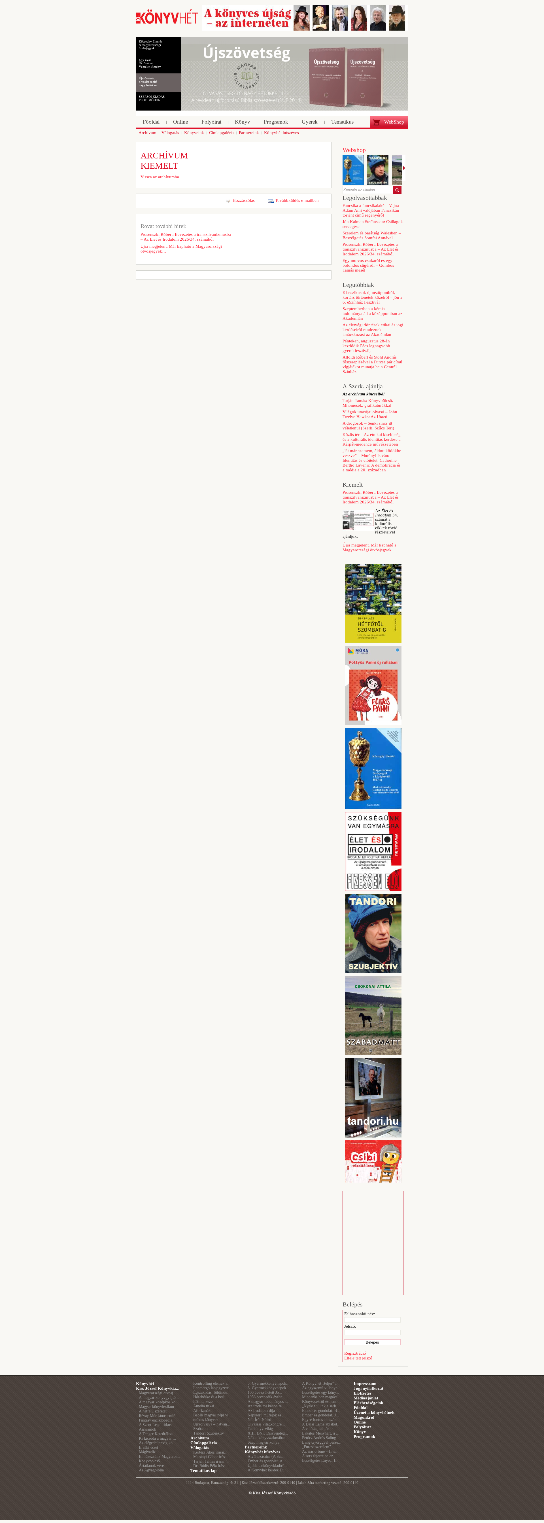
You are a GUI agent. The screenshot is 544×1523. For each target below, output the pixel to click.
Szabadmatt (202, 1429)
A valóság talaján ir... (319, 1429)
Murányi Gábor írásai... (212, 1457)
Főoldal (360, 1407)
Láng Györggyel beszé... (321, 1442)
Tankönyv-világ (260, 1429)
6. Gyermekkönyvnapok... (269, 1388)
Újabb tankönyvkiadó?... (267, 1465)
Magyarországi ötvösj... (158, 1393)
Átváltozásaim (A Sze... (267, 1456)
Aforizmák (202, 1410)
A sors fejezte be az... (319, 1456)
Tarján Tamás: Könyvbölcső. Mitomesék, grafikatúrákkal (368, 403)
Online (360, 1422)
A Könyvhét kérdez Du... (268, 1470)
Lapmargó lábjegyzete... (212, 1388)
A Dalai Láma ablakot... (321, 1424)
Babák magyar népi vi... (212, 1415)
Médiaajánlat (366, 1398)
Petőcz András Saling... (320, 1438)
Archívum (199, 1438)
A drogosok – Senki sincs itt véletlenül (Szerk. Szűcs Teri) (368, 425)
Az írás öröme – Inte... (320, 1451)
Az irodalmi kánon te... (266, 1406)
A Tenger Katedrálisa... (157, 1434)
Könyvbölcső (149, 1461)
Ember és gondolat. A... (267, 1461)
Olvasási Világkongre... (266, 1424)
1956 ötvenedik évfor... (266, 1397)
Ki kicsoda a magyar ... (157, 1438)
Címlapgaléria (203, 1443)
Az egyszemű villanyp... (321, 1388)
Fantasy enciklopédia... (157, 1420)
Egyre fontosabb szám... (321, 1420)
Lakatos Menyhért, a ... (320, 1433)
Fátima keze (202, 1401)
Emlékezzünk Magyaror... (159, 1456)
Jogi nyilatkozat (368, 1388)
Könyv (360, 1431)
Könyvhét (145, 1383)
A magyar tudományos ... (268, 1401)
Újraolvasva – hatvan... (211, 1424)
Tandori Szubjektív (208, 1433)
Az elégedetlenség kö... (157, 1443)
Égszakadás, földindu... (212, 1392)
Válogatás (199, 1447)
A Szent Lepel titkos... (157, 1425)
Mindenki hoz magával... (322, 1397)
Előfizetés (362, 1393)
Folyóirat (362, 1427)
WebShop (394, 122)
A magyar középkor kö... (159, 1402)
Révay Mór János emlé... (158, 1416)
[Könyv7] (167, 23)
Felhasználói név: (359, 1314)
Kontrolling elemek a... (212, 1383)
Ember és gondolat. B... (321, 1410)
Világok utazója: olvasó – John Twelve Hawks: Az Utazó (370, 414)
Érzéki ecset (148, 1447)
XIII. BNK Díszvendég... (268, 1433)
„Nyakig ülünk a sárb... (320, 1406)
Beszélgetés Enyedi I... (320, 1460)
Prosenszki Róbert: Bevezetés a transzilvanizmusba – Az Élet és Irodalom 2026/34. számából (186, 237)
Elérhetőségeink (368, 1403)
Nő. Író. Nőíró (259, 1420)
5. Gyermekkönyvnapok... (269, 1383)
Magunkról (364, 1417)
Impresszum (365, 1383)
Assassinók (147, 1429)
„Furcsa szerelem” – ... (320, 1447)
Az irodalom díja (261, 1410)
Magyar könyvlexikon (156, 1407)
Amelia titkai (203, 1406)
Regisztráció (355, 1353)
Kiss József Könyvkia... (157, 1388)
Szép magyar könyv (263, 1442)
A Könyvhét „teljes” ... (320, 1383)
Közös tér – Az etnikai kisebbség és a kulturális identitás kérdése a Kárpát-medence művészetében (372, 439)
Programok (364, 1436)
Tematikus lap (203, 1470)
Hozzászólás (244, 200)
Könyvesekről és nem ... (321, 1401)
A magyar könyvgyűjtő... (159, 1397)
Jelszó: (350, 1326)
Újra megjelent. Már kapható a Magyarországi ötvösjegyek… (181, 248)
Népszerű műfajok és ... (267, 1415)
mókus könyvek (205, 1420)
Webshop (354, 149)
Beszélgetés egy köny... (320, 1392)
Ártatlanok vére (151, 1465)
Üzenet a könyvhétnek (374, 1412)
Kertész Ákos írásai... (210, 1452)
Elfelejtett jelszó (358, 1358)
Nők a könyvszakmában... (268, 1438)
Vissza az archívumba (160, 177)
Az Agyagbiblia (151, 1470)
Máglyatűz (147, 1452)
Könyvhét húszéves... (264, 1452)
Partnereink (256, 1447)
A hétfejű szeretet (153, 1411)
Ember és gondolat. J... (320, 1415)
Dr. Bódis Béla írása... (211, 1466)
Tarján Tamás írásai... (210, 1461)
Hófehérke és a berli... (211, 1397)
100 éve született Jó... (265, 1392)
